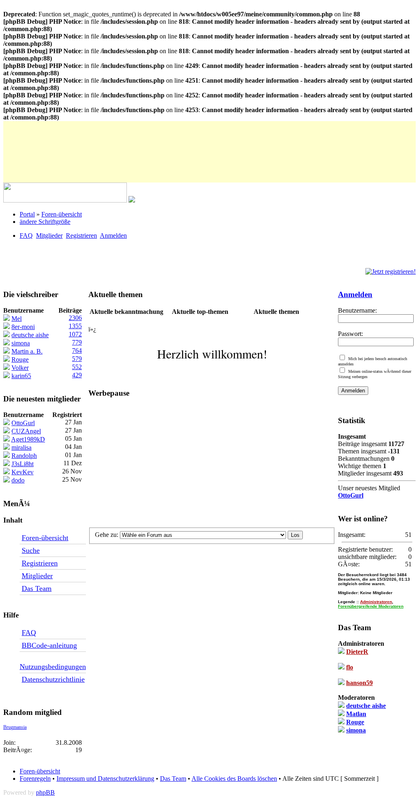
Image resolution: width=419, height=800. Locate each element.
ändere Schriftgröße (45, 221)
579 (77, 358)
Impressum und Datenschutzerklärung (105, 778)
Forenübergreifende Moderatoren (370, 606)
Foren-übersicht (61, 214)
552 (77, 366)
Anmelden (113, 235)
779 (77, 342)
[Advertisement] (152, 139)
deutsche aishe (366, 705)
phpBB (45, 792)
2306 (75, 317)
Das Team (37, 588)
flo (349, 667)
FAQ (26, 235)
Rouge (355, 722)
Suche (31, 550)
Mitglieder (49, 235)
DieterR (357, 651)
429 (77, 375)
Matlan (356, 713)
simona (356, 730)
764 (77, 350)
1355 (75, 325)
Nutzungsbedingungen (53, 667)
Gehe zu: (107, 534)
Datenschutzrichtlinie (53, 679)
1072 (75, 334)
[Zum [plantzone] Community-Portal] (65, 200)
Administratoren (376, 601)
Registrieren (81, 235)
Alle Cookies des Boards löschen (234, 778)
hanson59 (359, 682)
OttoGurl (350, 495)
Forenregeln (35, 778)
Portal (27, 214)
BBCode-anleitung (49, 645)
